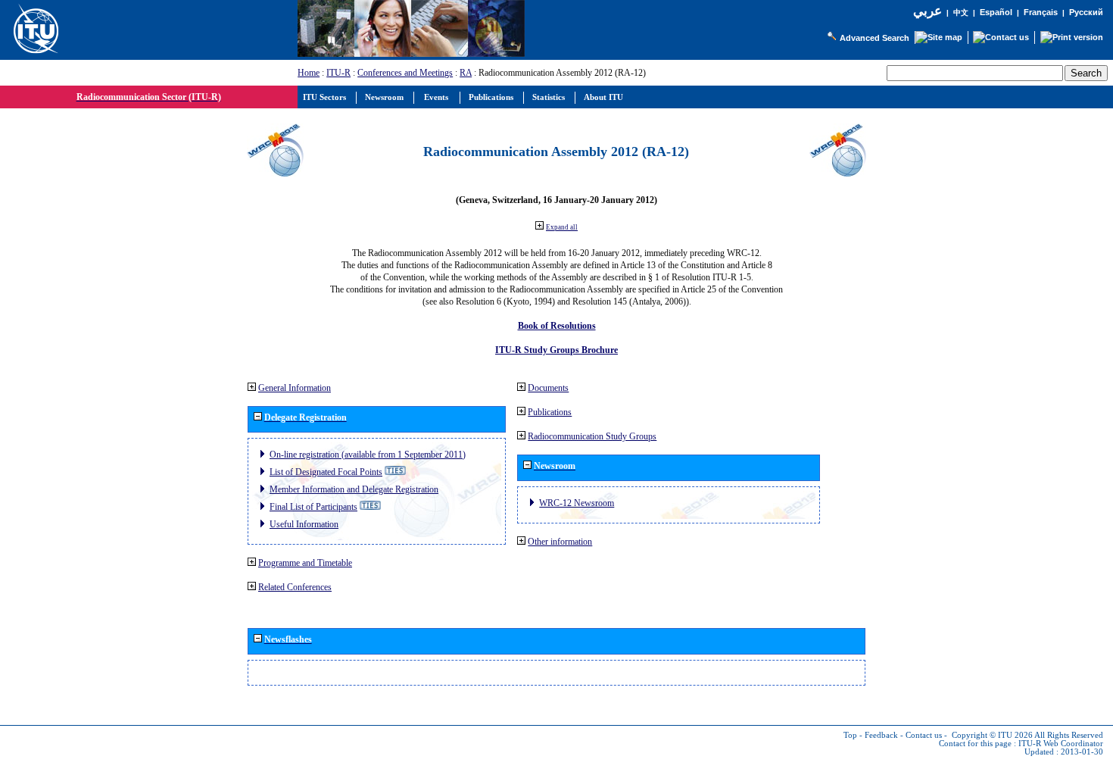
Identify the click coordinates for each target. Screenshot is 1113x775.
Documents (548, 388)
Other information (560, 541)
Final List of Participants (313, 507)
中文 (960, 12)
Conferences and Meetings (405, 72)
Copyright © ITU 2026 (992, 735)
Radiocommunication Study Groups (592, 436)
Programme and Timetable (305, 563)
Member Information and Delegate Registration (354, 489)
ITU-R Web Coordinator (1060, 743)
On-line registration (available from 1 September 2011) (368, 454)
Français (1041, 12)
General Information (294, 388)
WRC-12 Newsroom (576, 503)
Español (996, 12)
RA (466, 72)
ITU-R (338, 72)
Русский (1086, 12)
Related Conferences (295, 587)
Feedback (881, 735)
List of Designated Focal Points (326, 472)
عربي (927, 11)
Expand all (562, 227)
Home (309, 72)
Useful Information (304, 524)
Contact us (924, 735)
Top (850, 735)
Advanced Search (874, 37)
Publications (550, 412)
